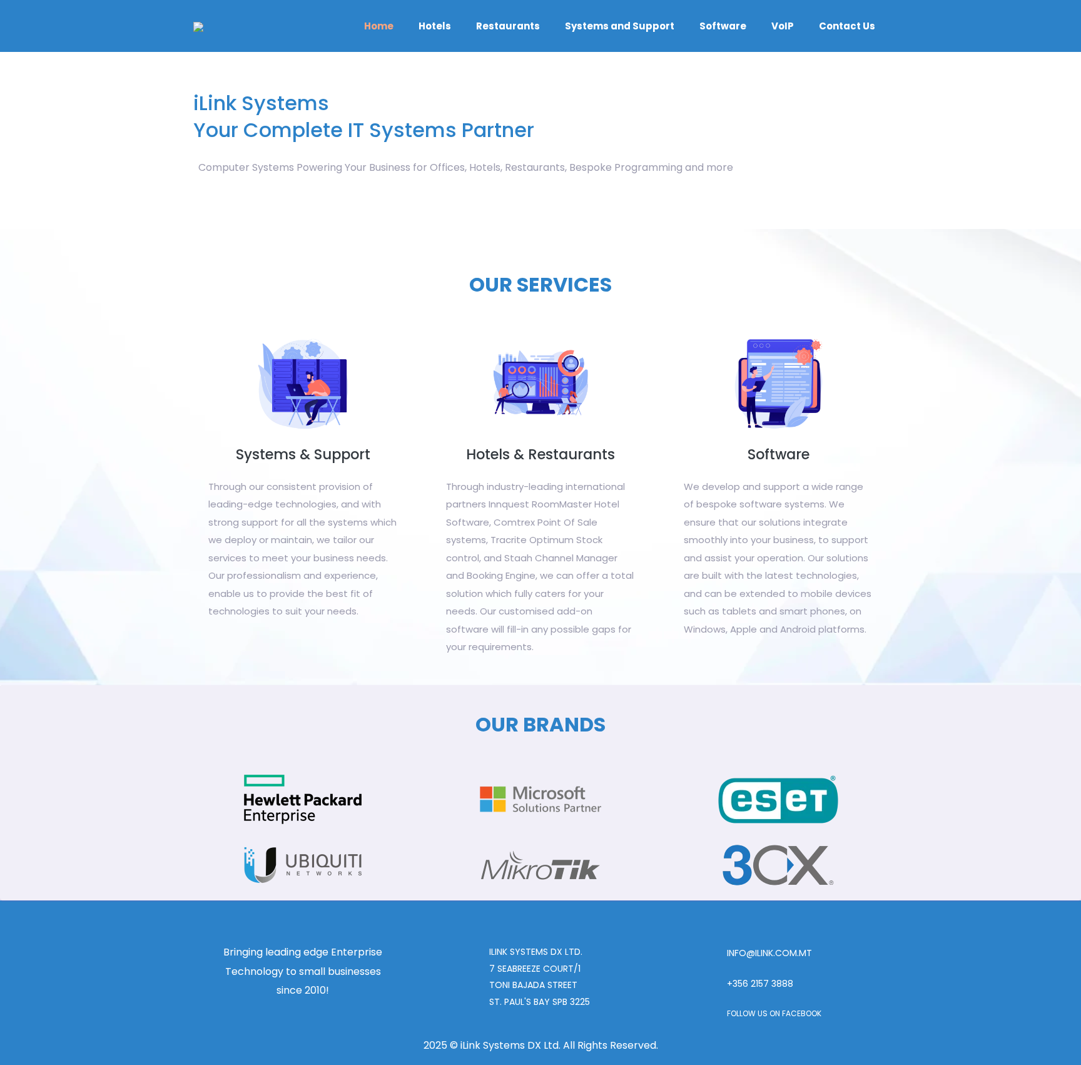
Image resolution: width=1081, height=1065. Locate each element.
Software (722, 26)
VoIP (782, 26)
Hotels (435, 26)
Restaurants (508, 26)
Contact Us (847, 26)
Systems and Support (619, 26)
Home (378, 26)
